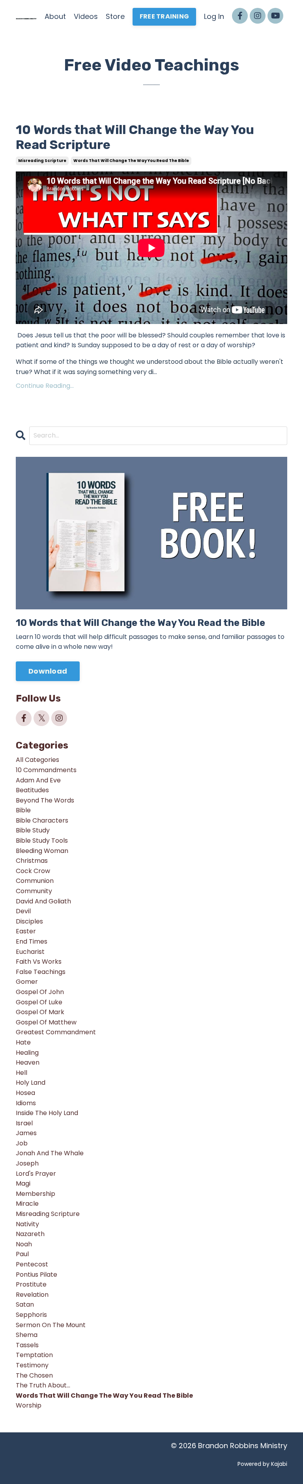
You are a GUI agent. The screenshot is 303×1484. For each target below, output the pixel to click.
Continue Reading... (45, 385)
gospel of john (40, 991)
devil (23, 911)
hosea (25, 1092)
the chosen (34, 1375)
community (34, 891)
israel (24, 1123)
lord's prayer (36, 1173)
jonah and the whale (50, 1153)
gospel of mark (40, 1012)
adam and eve (38, 780)
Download (47, 671)
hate (23, 1042)
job (22, 1143)
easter (26, 931)
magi (23, 1183)
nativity (27, 1224)
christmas (32, 860)
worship (28, 1405)
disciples (29, 921)
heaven (27, 1062)
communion (35, 880)
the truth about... (43, 1385)
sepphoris (31, 1314)
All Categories (37, 759)
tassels (27, 1345)
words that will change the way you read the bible (131, 161)
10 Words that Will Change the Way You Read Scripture (135, 137)
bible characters (42, 820)
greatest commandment (56, 1032)
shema (26, 1334)
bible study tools (42, 840)
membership (35, 1193)
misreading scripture (42, 161)
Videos (86, 16)
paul (22, 1254)
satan (25, 1304)
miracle (27, 1203)
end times (31, 941)
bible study (33, 830)
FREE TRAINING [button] (164, 16)
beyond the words (45, 800)
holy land (30, 1082)
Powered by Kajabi (262, 1464)
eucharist (30, 951)
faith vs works (39, 961)
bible (23, 810)
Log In (214, 16)
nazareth (30, 1233)
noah (24, 1244)
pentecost (32, 1264)
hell (21, 1072)
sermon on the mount (51, 1324)
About (55, 16)
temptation (34, 1354)
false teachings (40, 971)
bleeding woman (42, 850)
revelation (32, 1294)
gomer (27, 981)
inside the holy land (47, 1112)
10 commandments (46, 770)
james (26, 1133)
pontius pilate (36, 1274)
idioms (26, 1103)
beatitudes (32, 790)
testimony (32, 1365)
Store (115, 16)
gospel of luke (39, 1002)
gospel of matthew (46, 1022)
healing (27, 1052)
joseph (27, 1163)
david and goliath (43, 901)
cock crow (33, 870)
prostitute (31, 1284)
